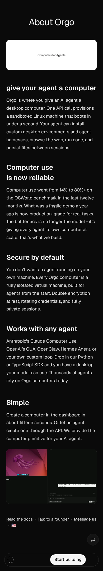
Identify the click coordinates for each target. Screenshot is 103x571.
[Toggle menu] (92, 559)
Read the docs (19, 519)
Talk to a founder (53, 519)
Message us (85, 519)
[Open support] (93, 540)
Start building (68, 559)
